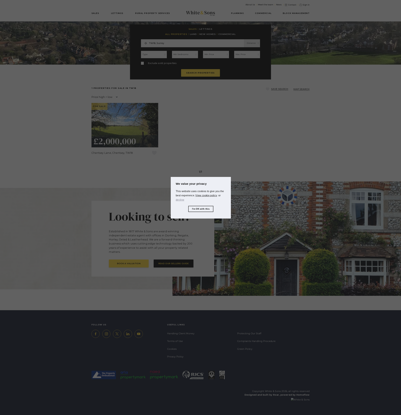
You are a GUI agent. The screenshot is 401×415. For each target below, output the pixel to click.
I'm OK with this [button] (201, 209)
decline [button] (180, 199)
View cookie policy (206, 195)
